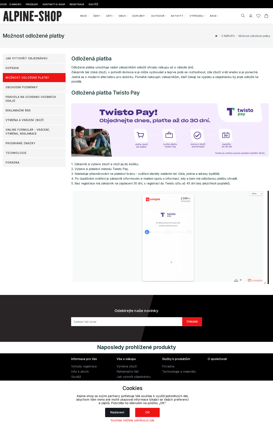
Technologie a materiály (179, 371)
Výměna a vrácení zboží (25, 120)
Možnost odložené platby (254, 35)
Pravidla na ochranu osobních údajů (31, 98)
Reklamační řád (18, 110)
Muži (83, 15)
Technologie (16, 152)
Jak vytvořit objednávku (27, 58)
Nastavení (117, 412)
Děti (109, 15)
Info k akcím (80, 371)
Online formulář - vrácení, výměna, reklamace (28, 131)
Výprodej (197, 15)
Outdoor (158, 15)
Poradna (13, 162)
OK (147, 412)
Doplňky (138, 15)
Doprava (12, 68)
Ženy (96, 15)
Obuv (122, 15)
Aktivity (177, 15)
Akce (213, 15)
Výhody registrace (84, 366)
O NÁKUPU (228, 35)
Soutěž (76, 377)
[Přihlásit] (250, 16)
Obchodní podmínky (22, 87)
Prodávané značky (20, 143)
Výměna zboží (127, 366)
